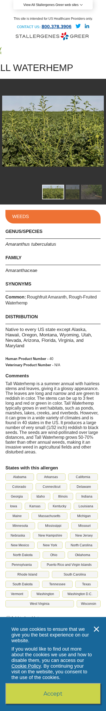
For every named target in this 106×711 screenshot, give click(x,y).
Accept (53, 693)
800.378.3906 (56, 26)
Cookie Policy (26, 666)
